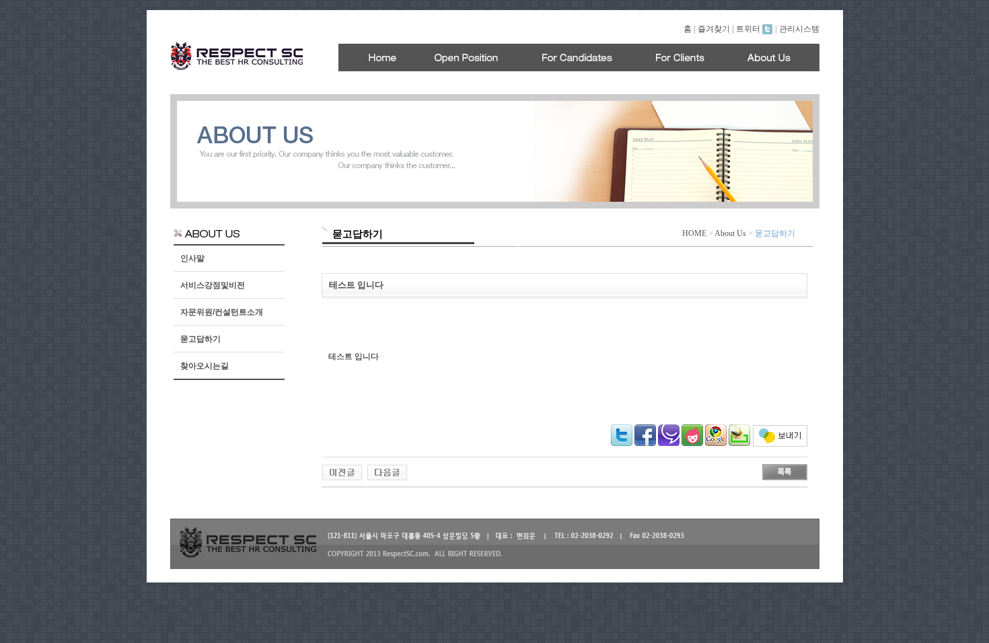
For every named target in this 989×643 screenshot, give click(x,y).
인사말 (192, 258)
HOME (694, 233)
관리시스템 (799, 29)
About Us (730, 233)
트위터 (749, 29)
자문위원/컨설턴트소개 (221, 312)
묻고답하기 (200, 339)
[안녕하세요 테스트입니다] (387, 471)
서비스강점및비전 (212, 285)
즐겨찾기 (714, 29)
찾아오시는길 (204, 366)
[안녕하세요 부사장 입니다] (342, 471)
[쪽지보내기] (780, 444)
